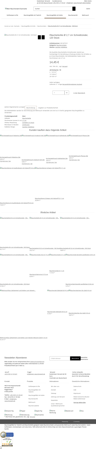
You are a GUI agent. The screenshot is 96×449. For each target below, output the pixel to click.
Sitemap (53, 393)
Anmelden (87, 3)
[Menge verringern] (51, 93)
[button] (79, 8)
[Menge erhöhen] (66, 97)
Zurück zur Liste (8, 26)
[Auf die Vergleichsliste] (39, 37)
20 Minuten (26, 125)
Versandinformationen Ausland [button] (72, 84)
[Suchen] (73, 9)
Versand (64, 66)
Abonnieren (75, 358)
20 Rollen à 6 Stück (28, 122)
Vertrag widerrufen (80, 402)
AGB (75, 390)
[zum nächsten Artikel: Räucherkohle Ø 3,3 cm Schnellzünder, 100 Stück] (82, 26)
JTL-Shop (70, 421)
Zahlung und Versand (58, 397)
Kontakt (53, 390)
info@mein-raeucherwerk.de (75, 3)
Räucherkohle (26, 118)
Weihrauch (31, 402)
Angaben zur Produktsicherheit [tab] (48, 108)
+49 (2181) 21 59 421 (59, 3)
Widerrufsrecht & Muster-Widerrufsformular (82, 398)
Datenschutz (77, 386)
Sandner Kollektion (28, 127)
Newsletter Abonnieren (84, 358)
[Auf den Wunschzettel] (43, 37)
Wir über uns (55, 386)
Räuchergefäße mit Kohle (36, 395)
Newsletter (54, 400)
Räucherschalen (61, 45)
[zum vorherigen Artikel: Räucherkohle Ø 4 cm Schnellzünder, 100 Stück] (79, 26)
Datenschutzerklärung (37, 361)
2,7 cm (24, 120)
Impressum (77, 393)
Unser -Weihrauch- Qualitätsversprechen (58, 405)
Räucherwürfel (33, 399)
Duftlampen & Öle (34, 386)
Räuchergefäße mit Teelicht (34, 391)
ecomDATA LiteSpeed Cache (87, 421)
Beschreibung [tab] (30, 108)
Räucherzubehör (33, 406)
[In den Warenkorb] (6, 33)
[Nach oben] (1, 447)
